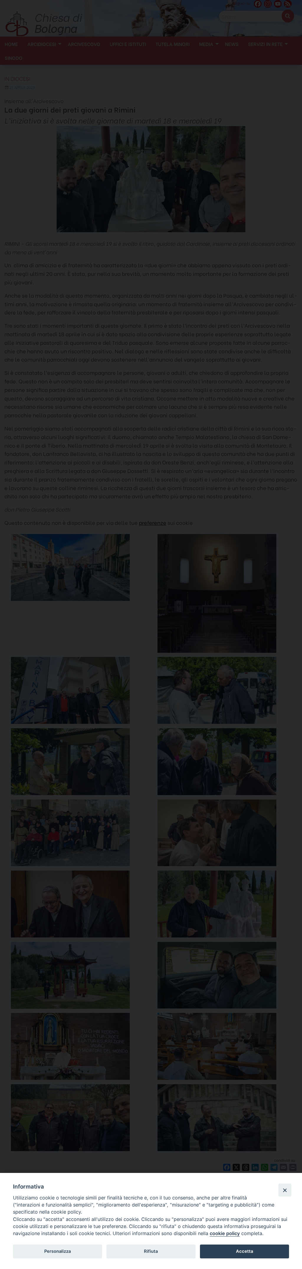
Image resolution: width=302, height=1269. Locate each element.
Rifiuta (151, 1251)
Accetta (244, 1251)
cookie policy (225, 1233)
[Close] (284, 1190)
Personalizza (57, 1251)
